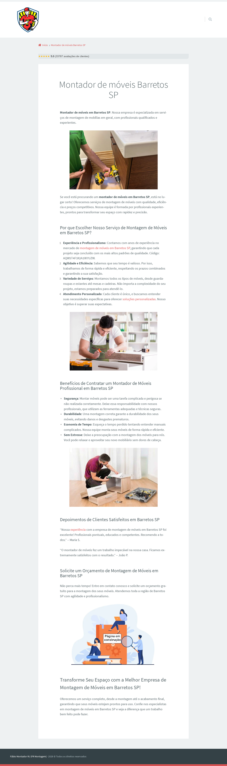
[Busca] (207, 15)
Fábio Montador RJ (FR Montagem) (28, 756)
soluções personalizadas (139, 299)
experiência (78, 530)
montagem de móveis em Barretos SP (105, 248)
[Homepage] (28, 19)
